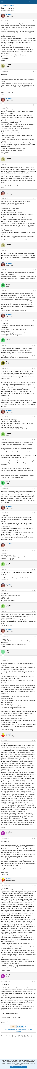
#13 (35, 439)
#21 (35, 657)
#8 (35, 290)
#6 (35, 250)
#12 (35, 417)
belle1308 (4, 10)
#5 (35, 198)
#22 (35, 740)
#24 (35, 885)
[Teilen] (33, 21)
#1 (35, 21)
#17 (35, 569)
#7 (35, 269)
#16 (35, 550)
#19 (35, 611)
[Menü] (2, 2)
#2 (35, 71)
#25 (35, 981)
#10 (35, 345)
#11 (35, 368)
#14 (35, 488)
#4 (35, 164)
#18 (35, 590)
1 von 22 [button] (13, 1026)
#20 (35, 636)
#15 (35, 512)
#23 (35, 838)
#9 (35, 321)
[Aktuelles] (35, 2)
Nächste (19, 1026)
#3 (35, 105)
